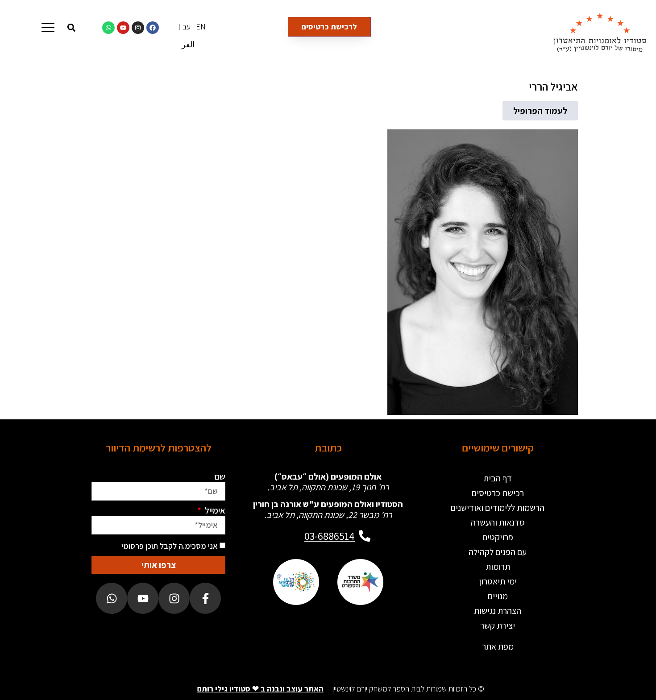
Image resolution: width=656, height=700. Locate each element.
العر (188, 44)
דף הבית (497, 478)
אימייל (214, 510)
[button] (71, 27)
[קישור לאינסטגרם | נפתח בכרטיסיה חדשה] (138, 27)
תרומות (498, 566)
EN (201, 26)
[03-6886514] (364, 536)
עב (187, 26)
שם (219, 476)
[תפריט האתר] (48, 27)
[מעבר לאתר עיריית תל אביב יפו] (296, 582)
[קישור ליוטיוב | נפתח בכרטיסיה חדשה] (123, 27)
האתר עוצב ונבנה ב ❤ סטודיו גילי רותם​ (260, 688)
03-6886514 (329, 536)
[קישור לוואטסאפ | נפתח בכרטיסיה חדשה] (108, 27)
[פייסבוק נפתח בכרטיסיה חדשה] (205, 598)
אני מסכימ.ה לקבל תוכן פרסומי (169, 546)
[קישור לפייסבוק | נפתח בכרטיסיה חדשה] (152, 27)
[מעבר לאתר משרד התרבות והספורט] (360, 582)
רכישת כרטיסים (498, 493)
